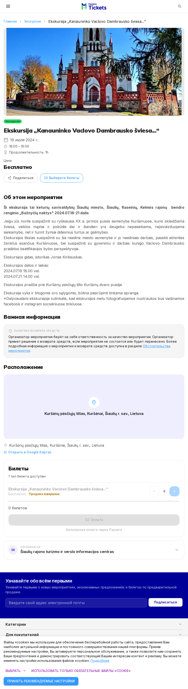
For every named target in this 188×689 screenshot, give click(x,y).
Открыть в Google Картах (27, 452)
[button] (94, 549)
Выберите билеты (61, 178)
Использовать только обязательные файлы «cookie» (81, 671)
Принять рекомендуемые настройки (41, 681)
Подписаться (165, 602)
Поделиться (20, 177)
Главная (10, 21)
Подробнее (100, 661)
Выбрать (16, 671)
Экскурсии (32, 21)
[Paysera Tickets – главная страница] (94, 6)
